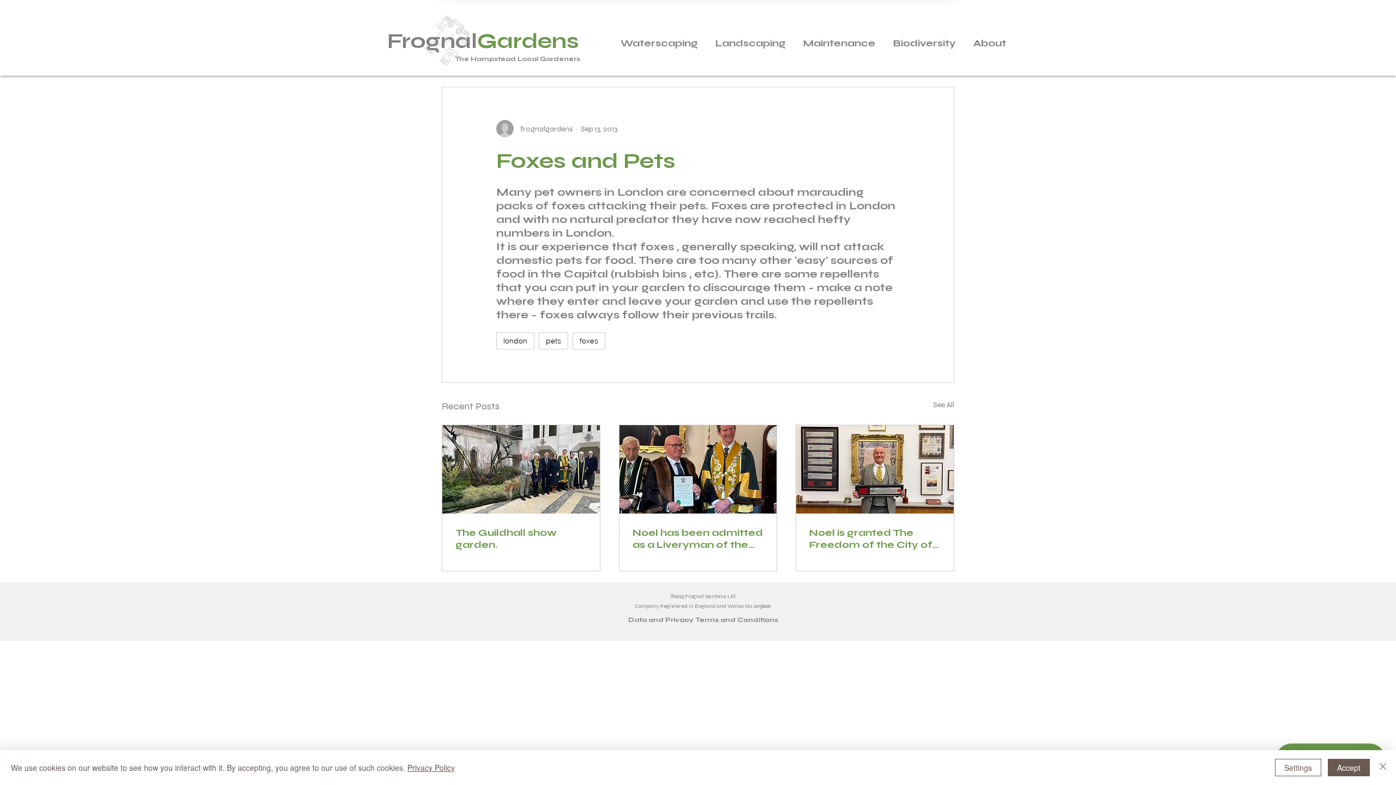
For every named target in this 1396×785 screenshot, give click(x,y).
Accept (1349, 767)
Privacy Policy (431, 767)
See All (943, 404)
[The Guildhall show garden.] (521, 469)
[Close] (1382, 767)
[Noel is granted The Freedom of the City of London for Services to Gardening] (875, 469)
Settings (1298, 767)
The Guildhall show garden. (506, 539)
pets (553, 341)
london (515, 341)
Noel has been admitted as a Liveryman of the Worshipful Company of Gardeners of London (698, 539)
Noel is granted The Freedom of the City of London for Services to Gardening (870, 539)
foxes (589, 341)
